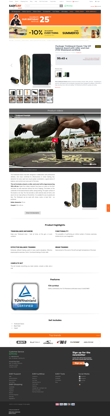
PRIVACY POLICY (12, 413)
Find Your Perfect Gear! (38, 392)
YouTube (83, 380)
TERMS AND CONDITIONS (14, 412)
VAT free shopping (13, 394)
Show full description (32, 213)
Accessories (46, 11)
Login (98, 1)
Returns (11, 392)
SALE (71, 11)
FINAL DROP (79, 11)
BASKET (93, 6)
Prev (10, 65)
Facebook (83, 376)
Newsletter (58, 376)
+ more (98, 335)
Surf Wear (56, 11)
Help (36, 1)
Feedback (57, 378)
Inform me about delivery (91, 58)
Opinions (34, 386)
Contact (11, 1)
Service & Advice (13, 378)
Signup (91, 1)
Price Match (58, 380)
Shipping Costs (24, 1)
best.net (20, 404)
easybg (28, 404)
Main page (11, 40)
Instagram (83, 378)
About (16, 1)
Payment (11, 390)
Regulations (12, 398)
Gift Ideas (64, 11)
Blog (31, 1)
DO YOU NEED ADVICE (30, 170)
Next (52, 65)
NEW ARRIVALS (91, 11)
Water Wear (37, 11)
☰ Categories (16, 11)
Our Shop (34, 380)
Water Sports (26, 11)
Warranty (11, 396)
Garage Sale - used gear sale (39, 388)
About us (34, 378)
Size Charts (12, 382)
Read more (57, 87)
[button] (108, 208)
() (99, 6)
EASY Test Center (43, 1)
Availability (11, 387)
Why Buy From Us (36, 382)
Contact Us (35, 376)
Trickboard (78, 52)
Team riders (53, 1)
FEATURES (17, 170)
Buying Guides (12, 380)
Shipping (11, 389)
